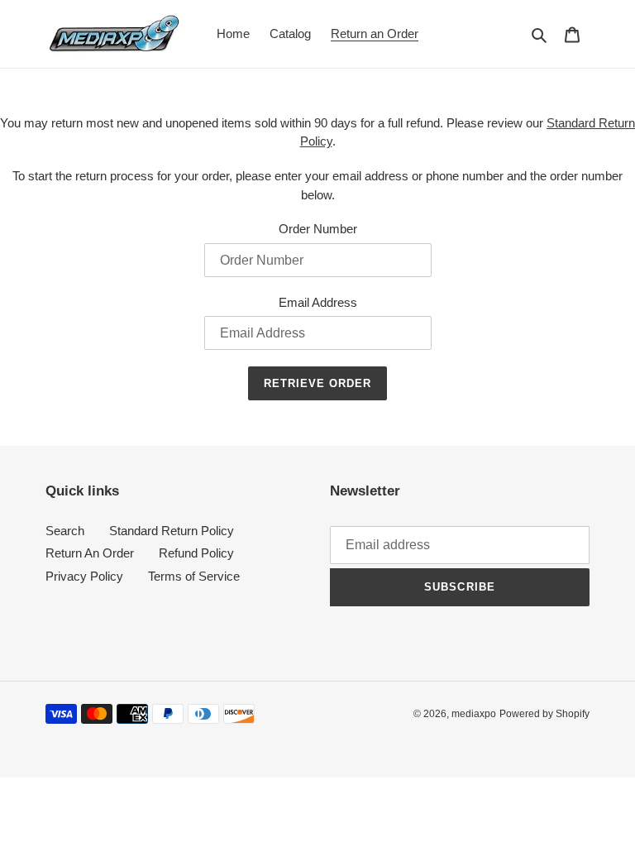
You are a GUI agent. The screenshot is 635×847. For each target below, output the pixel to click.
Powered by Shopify (544, 714)
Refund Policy (196, 553)
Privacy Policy (84, 576)
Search (64, 531)
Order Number (318, 229)
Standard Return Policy (171, 531)
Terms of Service (194, 576)
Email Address (318, 302)
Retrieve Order (318, 383)
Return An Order (89, 553)
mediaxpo (473, 714)
